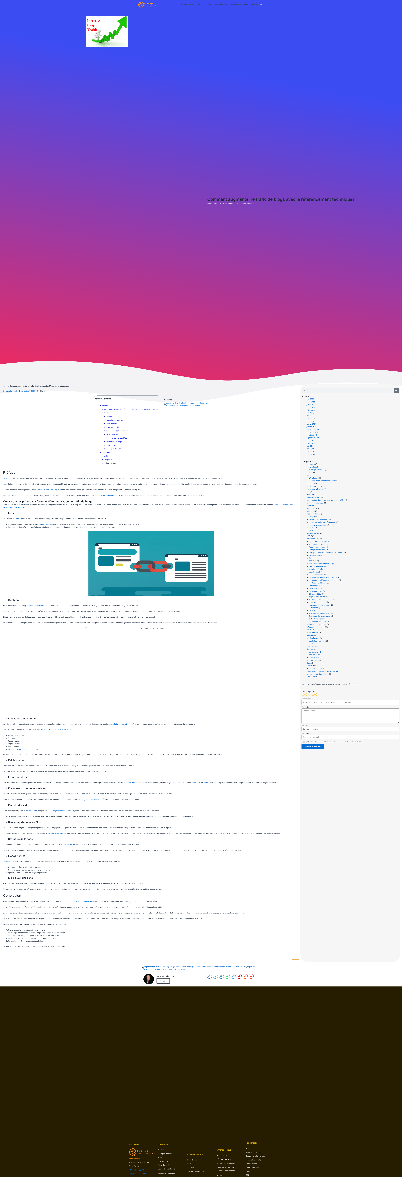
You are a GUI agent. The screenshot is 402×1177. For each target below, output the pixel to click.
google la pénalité (316, 569)
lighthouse (311, 511)
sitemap (312, 610)
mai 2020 (310, 416)
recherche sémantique (318, 525)
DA (310, 558)
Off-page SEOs (315, 594)
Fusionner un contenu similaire (117, 431)
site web (310, 649)
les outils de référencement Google (323, 577)
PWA (308, 536)
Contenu (109, 416)
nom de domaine (315, 655)
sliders (309, 663)
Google (312, 517)
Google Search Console (61, 811)
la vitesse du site (239, 967)
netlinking (313, 467)
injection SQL (314, 638)
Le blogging (8, 478)
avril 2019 (310, 451)
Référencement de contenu (319, 599)
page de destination (317, 597)
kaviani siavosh (110, 463)
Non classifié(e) (172, 406)
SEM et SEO (314, 608)
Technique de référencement (320, 616)
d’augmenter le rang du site (91, 799)
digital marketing (313, 486)
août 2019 (310, 440)
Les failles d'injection (317, 641)
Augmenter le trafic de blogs (182, 967)
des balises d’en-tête (64, 844)
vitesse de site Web (316, 668)
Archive (107, 456)
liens (107, 413)
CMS (308, 475)
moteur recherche (314, 514)
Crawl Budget (314, 555)
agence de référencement (319, 541)
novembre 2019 (313, 432)
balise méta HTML (316, 652)
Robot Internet (312, 633)
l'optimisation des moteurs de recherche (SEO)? (325, 500)
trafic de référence (316, 619)
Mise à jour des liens (114, 449)
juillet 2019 (311, 443)
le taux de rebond (316, 575)
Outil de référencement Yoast (323, 481)
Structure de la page (114, 442)
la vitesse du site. (130, 783)
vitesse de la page (316, 657)
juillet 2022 (311, 405)
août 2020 (311, 407)
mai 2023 (310, 399)
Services (310, 644)
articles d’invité (45, 524)
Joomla (206, 783)
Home (5, 386)
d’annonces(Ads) (56, 833)
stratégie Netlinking (317, 470)
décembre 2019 (313, 429)
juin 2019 (310, 446)
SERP (311, 528)
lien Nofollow (314, 588)
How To (310, 494)
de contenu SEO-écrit (35, 605)
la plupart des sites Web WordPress (56, 730)
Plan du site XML (112, 434)
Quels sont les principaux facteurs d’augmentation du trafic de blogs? (131, 409)
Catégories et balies (317, 550)
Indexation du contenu (114, 420)
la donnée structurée (315, 503)
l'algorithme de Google (318, 519)
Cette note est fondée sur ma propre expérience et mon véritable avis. (334, 742)
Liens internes (111, 445)
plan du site (311, 677)
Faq (308, 492)
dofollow (312, 561)
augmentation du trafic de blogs (157, 967)
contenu (310, 483)
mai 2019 (310, 449)
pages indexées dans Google (120, 724)
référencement (185, 406)
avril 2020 (311, 418)
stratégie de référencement (320, 613)
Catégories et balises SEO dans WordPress (326, 552)
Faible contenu (111, 424)
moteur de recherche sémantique (322, 522)
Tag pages (181, 969)
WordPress (196, 406)
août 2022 (311, 402)
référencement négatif (318, 602)
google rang (194, 403)
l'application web (313, 497)
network (310, 530)
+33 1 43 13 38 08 (136, 1170)
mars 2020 (311, 421)
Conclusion (106, 452)
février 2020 (311, 424)
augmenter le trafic (173, 403)
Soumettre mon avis (313, 747)
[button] (159, 399)
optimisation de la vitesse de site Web (322, 671)
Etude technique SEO (83, 901)
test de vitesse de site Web (317, 674)
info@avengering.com (137, 1174)
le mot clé (204, 403)
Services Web (312, 646)
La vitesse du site (112, 427)
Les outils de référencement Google (323, 580)
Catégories (108, 460)
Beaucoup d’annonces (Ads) (117, 438)
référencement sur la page (319, 605)
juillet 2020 (311, 410)
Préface (105, 406)
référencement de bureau (317, 624)
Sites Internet (312, 660)
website (310, 666)
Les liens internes (10, 861)
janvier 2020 (311, 427)
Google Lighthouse (319, 583)
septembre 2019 (313, 438)
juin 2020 (310, 413)
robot (309, 630)
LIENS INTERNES (315, 591)
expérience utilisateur (315, 489)
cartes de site (31, 811)
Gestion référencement (318, 566)
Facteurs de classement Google (321, 564)
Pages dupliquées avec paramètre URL (23, 749)
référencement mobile (315, 627)
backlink (185, 403)
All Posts (163, 981)
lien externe (313, 586)
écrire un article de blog (47, 490)
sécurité (310, 635)
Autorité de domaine (317, 547)
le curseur (310, 506)
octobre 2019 (312, 435)
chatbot (310, 472)
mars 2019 (311, 454)
